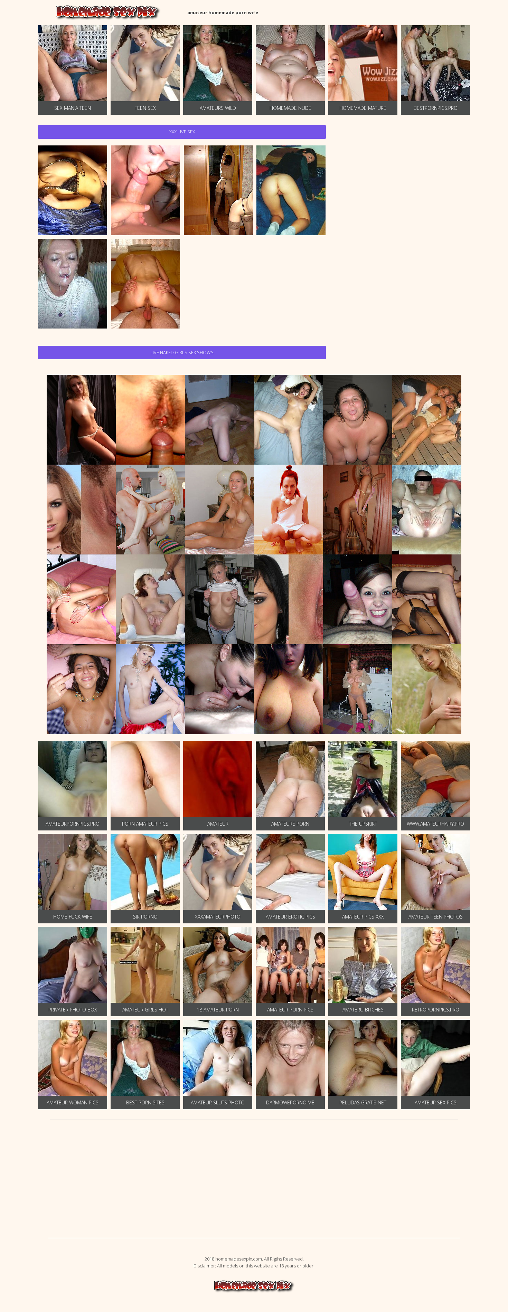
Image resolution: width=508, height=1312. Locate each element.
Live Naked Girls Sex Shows (182, 352)
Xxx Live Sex (182, 132)
